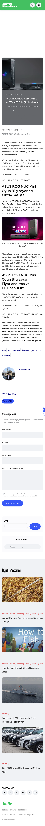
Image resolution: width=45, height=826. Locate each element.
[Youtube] (35, 792)
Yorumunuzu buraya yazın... (13, 468)
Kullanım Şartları (9, 814)
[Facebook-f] (16, 792)
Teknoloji (16, 129)
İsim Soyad (7, 429)
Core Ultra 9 (11, 118)
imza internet (9, 819)
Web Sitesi (6, 455)
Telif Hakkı (22, 809)
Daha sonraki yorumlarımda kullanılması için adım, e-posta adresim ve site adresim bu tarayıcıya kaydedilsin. (23, 495)
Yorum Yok (9, 111)
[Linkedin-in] (29, 792)
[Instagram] (10, 792)
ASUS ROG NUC (19, 115)
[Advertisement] (22, 33)
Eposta (5, 442)
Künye (13, 809)
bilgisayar (32, 115)
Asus (8, 115)
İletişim (5, 809)
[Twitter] (4, 792)
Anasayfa (6, 129)
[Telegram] (23, 792)
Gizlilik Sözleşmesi (26, 814)
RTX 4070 (23, 118)
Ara (6, 520)
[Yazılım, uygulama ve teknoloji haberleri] (9, 5)
